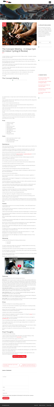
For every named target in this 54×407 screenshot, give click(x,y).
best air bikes (19, 336)
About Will (36, 405)
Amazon (30, 314)
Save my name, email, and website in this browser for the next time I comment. (18, 395)
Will (3, 52)
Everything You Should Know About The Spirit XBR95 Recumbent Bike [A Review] (28, 365)
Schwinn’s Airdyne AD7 (28, 153)
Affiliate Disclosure (42, 405)
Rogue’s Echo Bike (19, 153)
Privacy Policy (49, 405)
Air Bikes (3, 46)
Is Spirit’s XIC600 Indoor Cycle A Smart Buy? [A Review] (10, 365)
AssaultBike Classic (5, 318)
